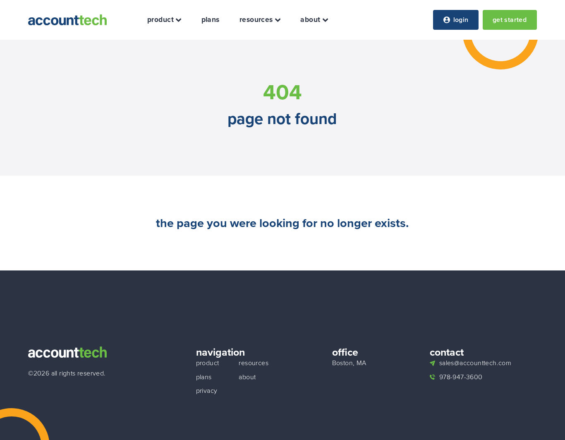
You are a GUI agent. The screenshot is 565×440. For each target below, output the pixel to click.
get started (510, 19)
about (310, 20)
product (160, 20)
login (461, 19)
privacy (207, 390)
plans (210, 20)
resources (256, 20)
